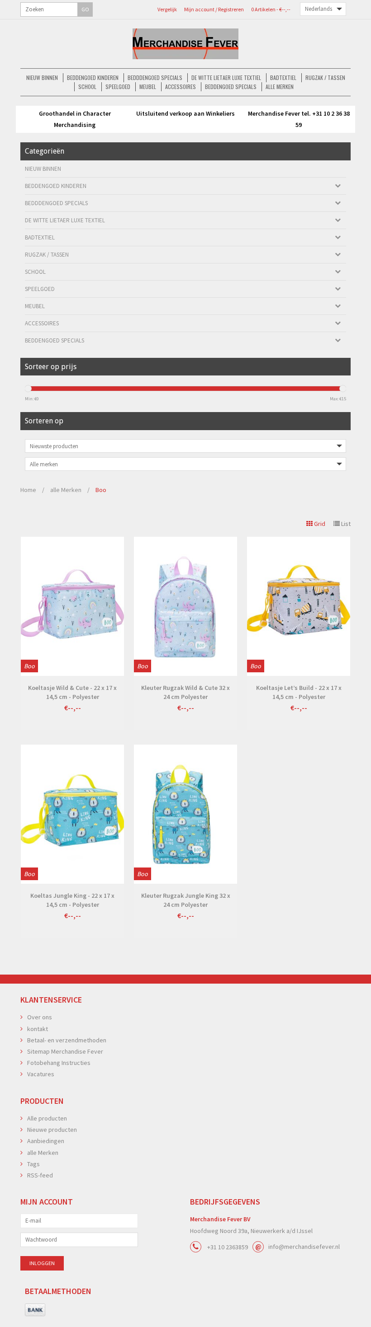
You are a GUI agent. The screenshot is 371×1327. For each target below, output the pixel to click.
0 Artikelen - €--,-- (270, 9)
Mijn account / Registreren (214, 9)
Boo (100, 490)
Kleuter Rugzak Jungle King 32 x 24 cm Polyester (185, 900)
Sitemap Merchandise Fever (65, 1051)
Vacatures (40, 1074)
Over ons (39, 1017)
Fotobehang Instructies (58, 1063)
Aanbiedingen (45, 1141)
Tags (33, 1164)
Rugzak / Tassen (325, 77)
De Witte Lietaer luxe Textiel (226, 77)
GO (85, 9)
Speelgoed (117, 86)
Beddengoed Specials (231, 86)
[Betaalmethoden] (35, 1310)
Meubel (147, 86)
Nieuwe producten (52, 1129)
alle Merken (280, 86)
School (87, 86)
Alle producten (47, 1118)
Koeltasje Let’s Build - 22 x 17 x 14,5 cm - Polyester (299, 692)
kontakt (37, 1029)
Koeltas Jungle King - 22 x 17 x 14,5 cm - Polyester (72, 900)
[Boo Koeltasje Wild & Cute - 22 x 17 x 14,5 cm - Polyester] (72, 606)
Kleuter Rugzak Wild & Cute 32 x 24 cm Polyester (185, 692)
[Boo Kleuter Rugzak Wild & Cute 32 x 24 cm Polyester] (185, 606)
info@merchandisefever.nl (304, 1247)
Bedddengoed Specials (155, 77)
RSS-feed (40, 1175)
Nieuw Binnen (42, 77)
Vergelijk (167, 9)
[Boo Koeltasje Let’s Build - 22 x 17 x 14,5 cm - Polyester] (298, 606)
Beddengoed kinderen (93, 77)
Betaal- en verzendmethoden (66, 1040)
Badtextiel (283, 77)
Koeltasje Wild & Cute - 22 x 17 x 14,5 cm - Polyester (72, 692)
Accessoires (180, 86)
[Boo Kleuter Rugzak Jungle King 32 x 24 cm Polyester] (185, 814)
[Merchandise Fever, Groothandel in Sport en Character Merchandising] (185, 43)
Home (28, 490)
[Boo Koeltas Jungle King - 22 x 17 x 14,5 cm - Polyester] (72, 814)
